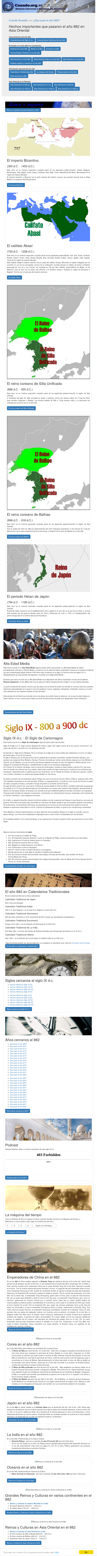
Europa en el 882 (52, 49)
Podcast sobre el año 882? (17, 1177)
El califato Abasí (14, 277)
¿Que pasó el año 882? (46, 20)
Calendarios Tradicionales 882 (21, 72)
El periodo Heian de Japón (18, 621)
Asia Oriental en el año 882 (73, 59)
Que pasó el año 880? (18, 1070)
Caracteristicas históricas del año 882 (51, 40)
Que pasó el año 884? (18, 1080)
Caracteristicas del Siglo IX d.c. (22, 40)
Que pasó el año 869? (18, 1044)
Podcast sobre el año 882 (67, 72)
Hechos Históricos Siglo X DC (21, 995)
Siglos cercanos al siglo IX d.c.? (18, 1009)
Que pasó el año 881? (18, 1072)
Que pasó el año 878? (18, 1065)
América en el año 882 (18, 49)
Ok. (86, 1552)
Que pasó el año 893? (18, 1102)
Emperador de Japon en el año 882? (22, 1420)
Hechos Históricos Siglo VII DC (21, 987)
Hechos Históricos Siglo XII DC (21, 1000)
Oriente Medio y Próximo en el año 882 (25, 53)
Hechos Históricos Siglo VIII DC (21, 989)
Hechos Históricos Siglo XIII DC (21, 1002)
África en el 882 (37, 49)
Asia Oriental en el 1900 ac (68, 89)
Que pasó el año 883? (18, 1078)
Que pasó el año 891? (18, 1097)
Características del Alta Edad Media (18, 712)
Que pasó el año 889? (18, 1092)
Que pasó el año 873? (18, 1053)
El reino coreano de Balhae (19, 536)
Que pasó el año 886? (18, 1085)
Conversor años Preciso (81, 943)
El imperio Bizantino (16, 185)
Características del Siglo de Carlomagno (20, 866)
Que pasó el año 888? (18, 1090)
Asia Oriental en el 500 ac (20, 85)
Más (57, 1552)
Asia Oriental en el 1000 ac (20, 89)
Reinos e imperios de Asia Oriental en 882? (23, 110)
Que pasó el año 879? (18, 1067)
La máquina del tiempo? (16, 1232)
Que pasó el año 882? (18, 1074)
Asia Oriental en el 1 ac (42, 85)
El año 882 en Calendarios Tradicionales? (22, 946)
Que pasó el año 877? (18, 1063)
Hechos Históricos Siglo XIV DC (21, 1005)
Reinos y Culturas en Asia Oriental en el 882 (23, 1543)
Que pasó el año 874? (18, 1056)
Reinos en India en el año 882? (20, 1452)
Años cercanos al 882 (18, 76)
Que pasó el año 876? (18, 1060)
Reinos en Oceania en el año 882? (22, 1480)
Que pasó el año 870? (18, 1046)
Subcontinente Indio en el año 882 (47, 59)
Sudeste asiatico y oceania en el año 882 (25, 63)
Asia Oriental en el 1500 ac (44, 89)
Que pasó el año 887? (18, 1087)
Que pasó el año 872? (18, 1051)
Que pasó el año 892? (18, 1099)
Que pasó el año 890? (18, 1095)
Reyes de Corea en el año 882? (20, 1388)
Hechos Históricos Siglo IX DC (21, 992)
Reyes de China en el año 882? (20, 1329)
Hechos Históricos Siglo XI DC (21, 997)
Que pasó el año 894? (18, 1104)
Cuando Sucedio (18, 20)
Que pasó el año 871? (18, 1048)
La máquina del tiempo (45, 72)
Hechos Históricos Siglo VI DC (21, 984)
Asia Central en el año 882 (20, 59)
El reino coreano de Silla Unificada (21, 408)
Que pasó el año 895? (18, 1106)
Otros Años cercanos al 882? (18, 1111)
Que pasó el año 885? (18, 1083)
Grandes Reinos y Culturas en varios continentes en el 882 (29, 1512)
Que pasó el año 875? (18, 1058)
